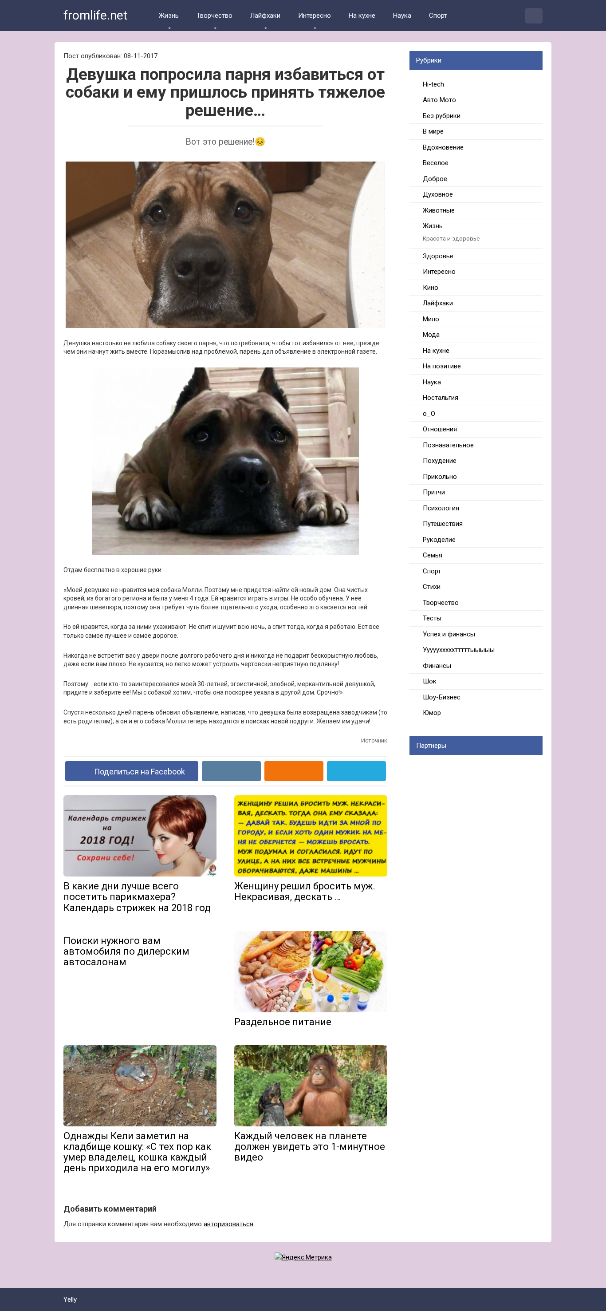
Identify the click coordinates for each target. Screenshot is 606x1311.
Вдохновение (443, 147)
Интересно (314, 16)
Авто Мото (439, 100)
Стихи (432, 587)
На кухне (362, 16)
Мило (431, 319)
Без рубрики (441, 116)
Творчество (214, 16)
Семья (432, 555)
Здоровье (438, 256)
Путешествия (443, 524)
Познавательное (448, 445)
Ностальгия (440, 398)
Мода (431, 335)
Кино (430, 288)
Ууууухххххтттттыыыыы (459, 650)
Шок (430, 681)
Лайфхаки (265, 16)
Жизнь (169, 16)
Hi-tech (433, 84)
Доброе (435, 179)
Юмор (432, 713)
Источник (374, 740)
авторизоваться (228, 1224)
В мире (433, 131)
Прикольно (440, 477)
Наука (402, 16)
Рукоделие (439, 540)
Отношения (440, 429)
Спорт (438, 16)
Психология (441, 508)
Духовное (438, 194)
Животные (439, 210)
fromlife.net (95, 15)
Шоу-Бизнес (441, 697)
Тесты (432, 618)
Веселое (436, 163)
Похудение (439, 461)
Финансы (437, 666)
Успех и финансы (449, 634)
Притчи (434, 492)
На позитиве (442, 366)
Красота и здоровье (451, 238)
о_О (429, 414)
